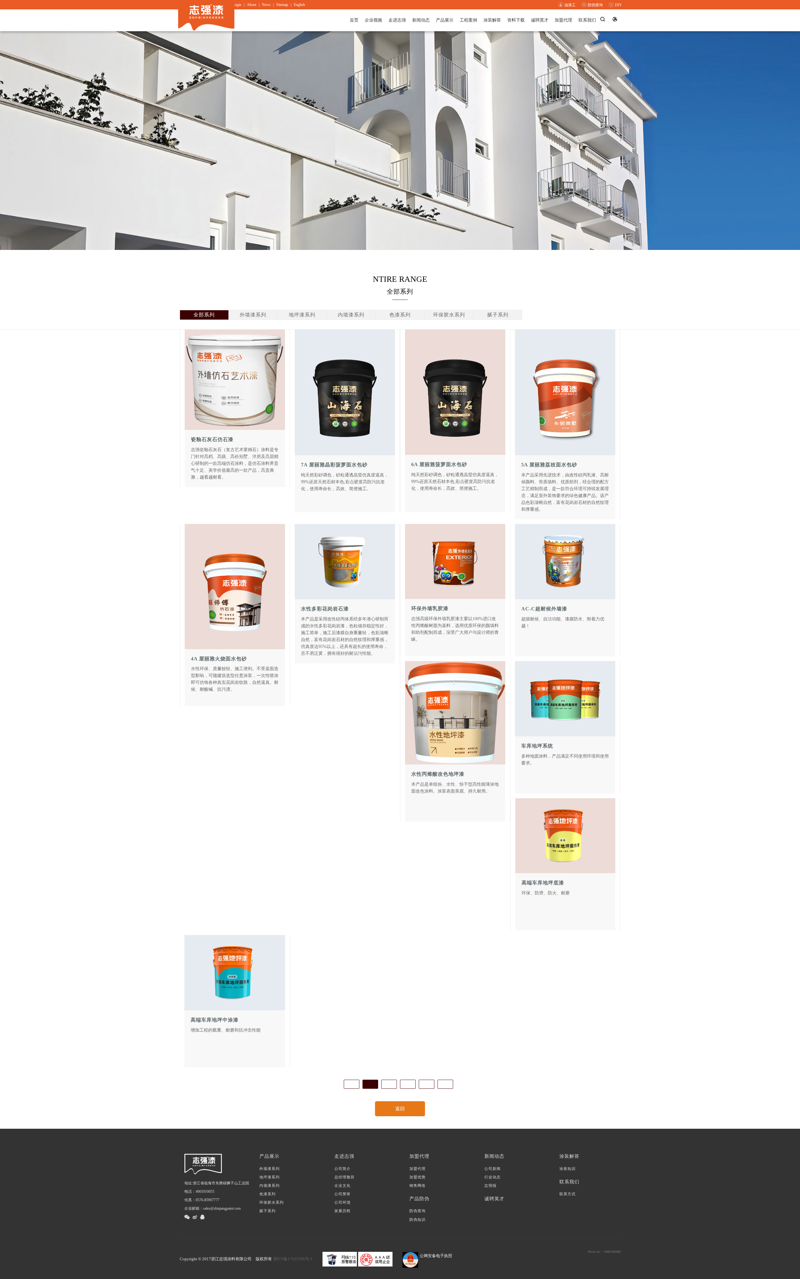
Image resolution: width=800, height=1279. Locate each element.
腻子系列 (497, 314)
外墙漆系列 (253, 314)
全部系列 (204, 314)
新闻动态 (421, 20)
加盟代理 (563, 20)
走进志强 (397, 20)
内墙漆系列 (351, 314)
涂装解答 (492, 20)
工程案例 (468, 20)
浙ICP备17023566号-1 (292, 1259)
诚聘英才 (539, 20)
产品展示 (444, 20)
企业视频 (373, 20)
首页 (354, 20)
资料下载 (516, 20)
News (266, 4)
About (251, 4)
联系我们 (587, 20)
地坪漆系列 (302, 314)
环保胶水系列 (449, 314)
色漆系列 (400, 314)
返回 (400, 1108)
